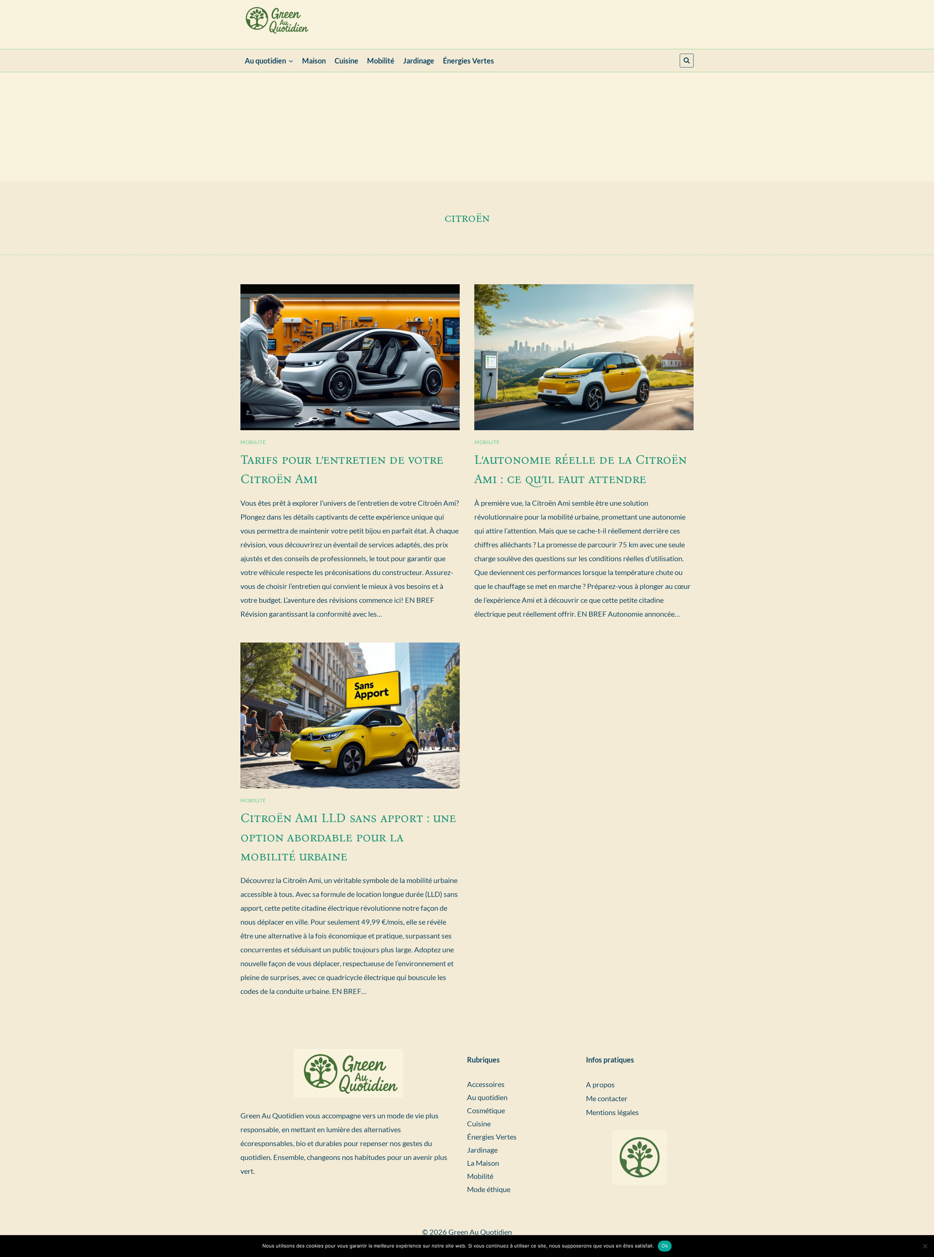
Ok (664, 1246)
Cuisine (346, 60)
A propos (600, 1084)
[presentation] (350, 357)
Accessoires (486, 1084)
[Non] (925, 1246)
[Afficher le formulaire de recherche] (687, 61)
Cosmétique (486, 1110)
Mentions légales (612, 1112)
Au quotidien (487, 1097)
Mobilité (380, 60)
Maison (314, 60)
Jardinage (418, 60)
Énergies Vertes (468, 60)
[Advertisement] (467, 127)
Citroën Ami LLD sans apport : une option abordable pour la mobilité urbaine (348, 837)
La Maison (483, 1162)
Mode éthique (488, 1189)
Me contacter (607, 1098)
